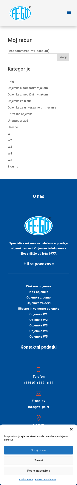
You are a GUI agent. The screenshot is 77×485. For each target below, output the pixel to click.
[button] (71, 429)
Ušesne (13, 127)
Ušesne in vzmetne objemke (38, 308)
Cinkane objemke (38, 286)
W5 (10, 160)
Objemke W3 (38, 325)
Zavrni (38, 460)
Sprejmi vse (38, 450)
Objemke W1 (38, 314)
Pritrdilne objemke (20, 114)
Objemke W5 (38, 336)
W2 (10, 140)
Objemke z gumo (38, 297)
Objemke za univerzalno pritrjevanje (32, 107)
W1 (10, 133)
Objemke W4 (38, 331)
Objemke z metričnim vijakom (28, 94)
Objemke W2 (38, 320)
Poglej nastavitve (38, 470)
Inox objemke (38, 292)
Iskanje (63, 57)
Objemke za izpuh (20, 101)
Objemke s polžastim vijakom (28, 88)
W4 (10, 153)
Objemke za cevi (38, 303)
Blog (11, 81)
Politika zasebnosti (45, 479)
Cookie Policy (26, 479)
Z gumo (13, 166)
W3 (10, 147)
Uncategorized (18, 120)
